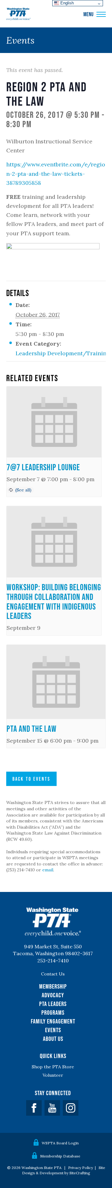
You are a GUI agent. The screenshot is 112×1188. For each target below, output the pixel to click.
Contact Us (53, 974)
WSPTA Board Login (60, 1143)
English (66, 3)
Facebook (34, 1108)
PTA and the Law (32, 729)
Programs (52, 1012)
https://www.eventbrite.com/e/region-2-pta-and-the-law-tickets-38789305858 (55, 173)
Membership (53, 986)
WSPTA (18, 14)
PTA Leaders (53, 1003)
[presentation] (54, 422)
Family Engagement (53, 1021)
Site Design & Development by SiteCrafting (63, 1170)
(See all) (23, 490)
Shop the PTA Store (53, 1067)
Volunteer (53, 1075)
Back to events (31, 779)
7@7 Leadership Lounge (43, 467)
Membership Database (60, 1156)
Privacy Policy (80, 1167)
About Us (53, 1038)
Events (53, 1030)
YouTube (52, 1108)
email (47, 870)
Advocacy (53, 995)
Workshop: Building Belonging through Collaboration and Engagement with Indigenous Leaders (54, 601)
